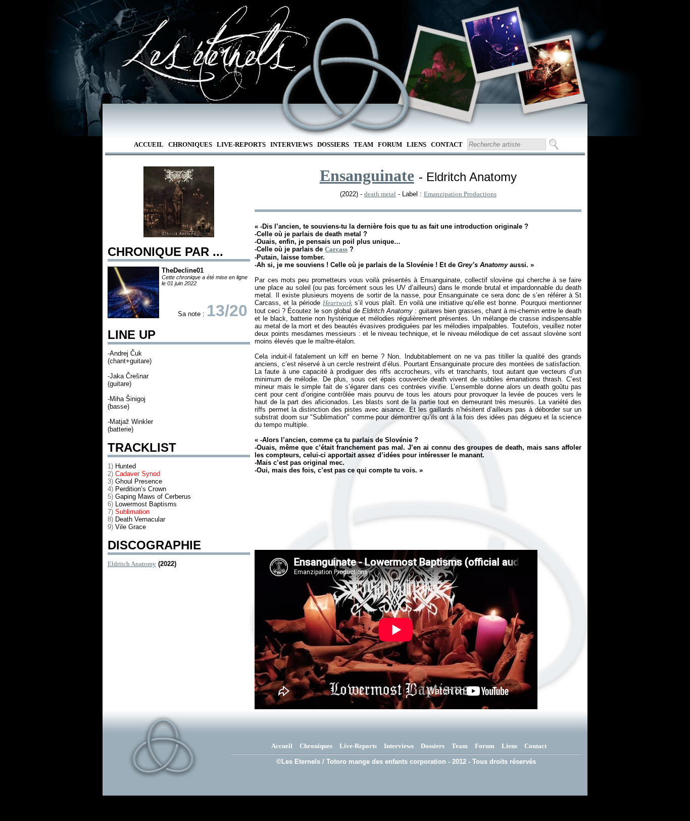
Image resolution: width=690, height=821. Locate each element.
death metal (380, 194)
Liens (416, 144)
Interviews (291, 144)
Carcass (336, 249)
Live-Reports (241, 144)
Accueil (149, 144)
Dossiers (333, 144)
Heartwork (337, 303)
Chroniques (190, 144)
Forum (390, 144)
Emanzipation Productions (460, 194)
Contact (447, 144)
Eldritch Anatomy (132, 564)
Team (363, 144)
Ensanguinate (367, 175)
